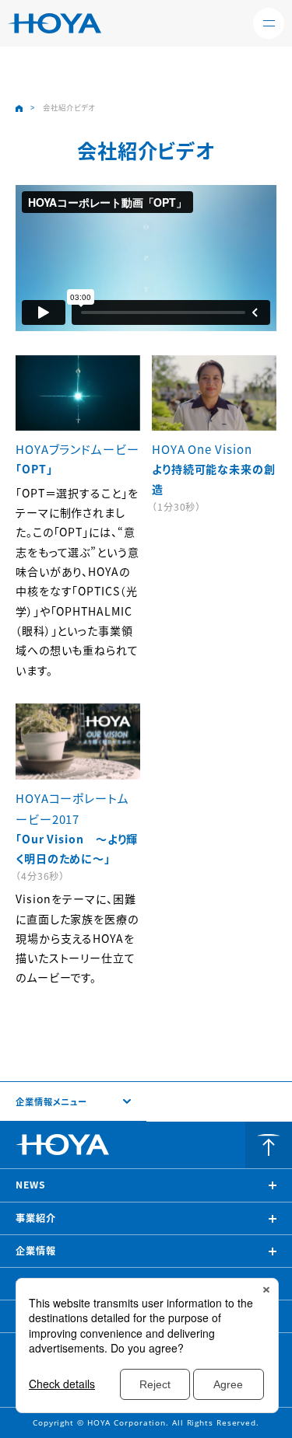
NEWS (31, 1185)
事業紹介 (36, 1218)
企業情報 (36, 1251)
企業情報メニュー (51, 1101)
